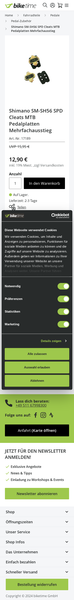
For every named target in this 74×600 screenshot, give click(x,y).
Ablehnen (37, 380)
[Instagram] (43, 415)
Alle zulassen (37, 354)
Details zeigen (51, 341)
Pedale (55, 15)
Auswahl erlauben (37, 367)
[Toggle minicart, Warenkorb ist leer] (60, 5)
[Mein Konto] (52, 5)
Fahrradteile (31, 15)
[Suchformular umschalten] (45, 5)
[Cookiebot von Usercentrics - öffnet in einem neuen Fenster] (52, 215)
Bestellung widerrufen (37, 584)
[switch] (63, 299)
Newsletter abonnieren (37, 493)
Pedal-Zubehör (21, 21)
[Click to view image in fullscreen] (37, 70)
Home (9, 15)
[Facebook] (35, 415)
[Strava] (51, 415)
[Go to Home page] (20, 5)
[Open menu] (66, 5)
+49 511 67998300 (31, 405)
